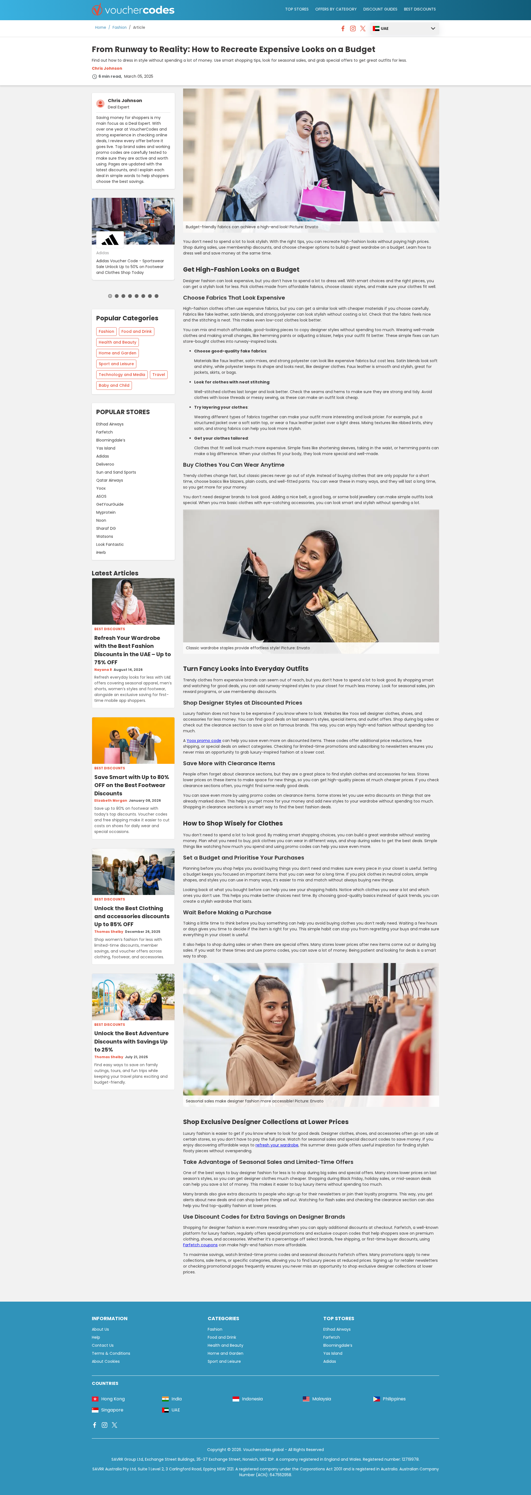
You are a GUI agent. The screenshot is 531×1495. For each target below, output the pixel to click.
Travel (158, 374)
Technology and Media (122, 374)
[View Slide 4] (130, 296)
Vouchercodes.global (263, 1449)
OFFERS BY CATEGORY (336, 9)
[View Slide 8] (156, 296)
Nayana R (103, 670)
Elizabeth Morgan (110, 800)
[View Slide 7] (150, 296)
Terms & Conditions (111, 1353)
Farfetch (104, 432)
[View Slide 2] (116, 296)
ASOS (101, 496)
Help (96, 1337)
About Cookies (106, 1361)
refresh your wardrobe (277, 1145)
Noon (101, 520)
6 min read (109, 76)
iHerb (101, 552)
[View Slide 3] (123, 296)
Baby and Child (114, 385)
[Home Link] (133, 10)
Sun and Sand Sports (116, 472)
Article (139, 27)
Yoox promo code (204, 740)
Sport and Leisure (116, 364)
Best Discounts (109, 629)
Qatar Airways (109, 480)
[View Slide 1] (110, 296)
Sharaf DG (106, 528)
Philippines (394, 1399)
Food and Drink (136, 331)
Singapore (112, 1410)
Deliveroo (105, 464)
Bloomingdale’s (110, 440)
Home (100, 27)
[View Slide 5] (136, 296)
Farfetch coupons (200, 1245)
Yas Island (105, 448)
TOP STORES (297, 9)
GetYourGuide (110, 504)
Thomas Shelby (108, 932)
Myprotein (106, 512)
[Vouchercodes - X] (363, 30)
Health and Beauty (117, 342)
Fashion (120, 27)
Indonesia (252, 1399)
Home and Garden (117, 353)
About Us (100, 1329)
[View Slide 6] (143, 296)
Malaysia (321, 1399)
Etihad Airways (110, 424)
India (176, 1399)
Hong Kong (113, 1399)
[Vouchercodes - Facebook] (343, 30)
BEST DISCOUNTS (420, 9)
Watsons (104, 536)
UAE (385, 28)
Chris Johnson (107, 68)
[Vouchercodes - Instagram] (353, 30)
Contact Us (103, 1345)
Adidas (102, 456)
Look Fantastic (110, 544)
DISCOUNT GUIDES (380, 9)
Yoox (101, 488)
